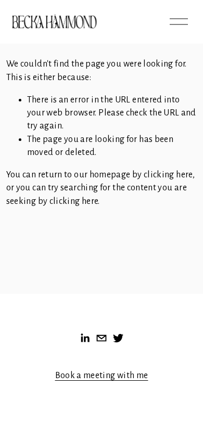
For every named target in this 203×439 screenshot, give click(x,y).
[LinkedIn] (85, 338)
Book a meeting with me (101, 375)
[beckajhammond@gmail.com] (101, 338)
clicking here (168, 174)
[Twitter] (118, 338)
